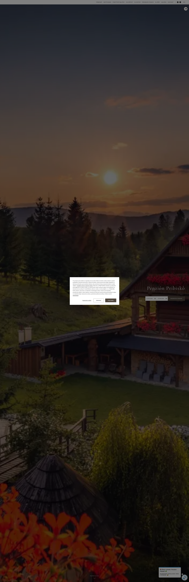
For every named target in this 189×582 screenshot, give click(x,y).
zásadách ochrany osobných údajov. (85, 285)
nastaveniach (75, 295)
